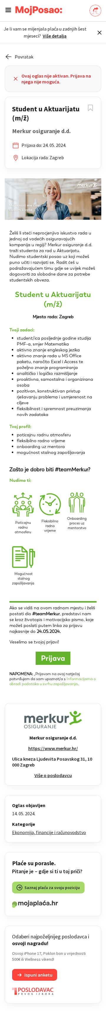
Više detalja (55, 36)
